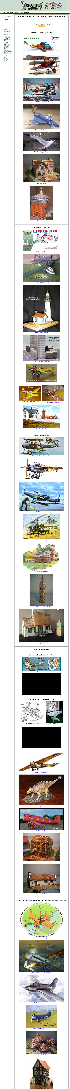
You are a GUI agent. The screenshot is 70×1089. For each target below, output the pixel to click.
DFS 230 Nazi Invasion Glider (41, 282)
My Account (6, 19)
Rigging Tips (6, 47)
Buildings (16, 12)
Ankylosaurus (41, 806)
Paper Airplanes (6, 64)
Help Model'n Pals (7, 39)
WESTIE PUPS (6, 52)
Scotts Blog (6, 38)
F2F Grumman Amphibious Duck (41, 101)
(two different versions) (53, 402)
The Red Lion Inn (41, 862)
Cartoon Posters (6, 62)
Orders (5, 21)
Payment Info (6, 22)
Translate (11, 6)
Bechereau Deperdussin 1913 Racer (41, 382)
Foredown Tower (41, 220)
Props (5, 48)
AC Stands (6, 46)
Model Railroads (6, 63)
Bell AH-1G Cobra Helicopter (41, 53)
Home (4, 12)
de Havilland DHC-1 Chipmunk (30, 401)
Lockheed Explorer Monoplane (41, 830)
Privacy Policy (6, 61)
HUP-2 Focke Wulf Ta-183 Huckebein (41, 972)
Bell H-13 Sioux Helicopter (41, 540)
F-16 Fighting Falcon (41, 251)
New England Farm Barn (41, 571)
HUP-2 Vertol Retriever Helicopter (41, 1028)
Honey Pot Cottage (41, 183)
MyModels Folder (7, 20)
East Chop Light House (41, 428)
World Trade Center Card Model (41, 361)
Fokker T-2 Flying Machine (41, 772)
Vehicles (21, 12)
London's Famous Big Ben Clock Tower (41, 606)
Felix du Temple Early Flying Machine (41, 938)
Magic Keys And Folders (8, 51)
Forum (5, 36)
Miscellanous (26, 12)
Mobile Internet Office (7, 53)
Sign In (5, 27)
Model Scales (6, 45)
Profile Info (6, 24)
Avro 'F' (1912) (41, 480)
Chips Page (6, 58)
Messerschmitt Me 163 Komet (41, 1002)
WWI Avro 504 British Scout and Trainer (41, 455)
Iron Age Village (41, 1054)
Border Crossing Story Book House (41, 643)
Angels (5, 40)
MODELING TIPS (7, 50)
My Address (6, 23)
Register (5, 29)
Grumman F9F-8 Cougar (41, 129)
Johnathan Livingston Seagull (41, 152)
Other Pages (6, 34)
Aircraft (11, 12)
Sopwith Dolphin (41, 672)
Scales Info (6, 55)
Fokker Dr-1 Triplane (41, 75)
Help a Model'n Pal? (7, 31)
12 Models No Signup (7, 60)
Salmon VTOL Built (54, 723)
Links (5, 56)
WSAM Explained (7, 37)
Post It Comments (7, 44)
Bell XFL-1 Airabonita (41, 512)
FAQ (8, 12)
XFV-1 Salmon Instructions (32, 723)
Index (5, 54)
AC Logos (6, 43)
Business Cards (6, 59)
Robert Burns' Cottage (41, 893)
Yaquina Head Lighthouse (41, 332)
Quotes (5, 57)
